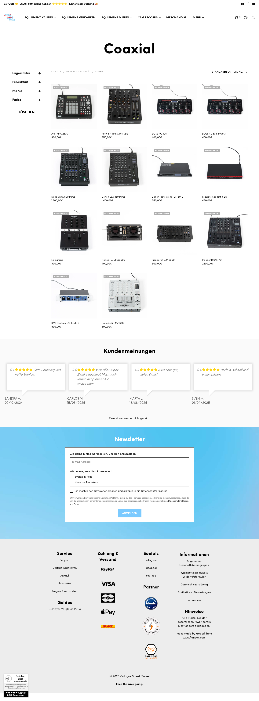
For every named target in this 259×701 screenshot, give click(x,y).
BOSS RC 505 (159, 134)
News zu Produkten (86, 482)
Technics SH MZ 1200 (113, 323)
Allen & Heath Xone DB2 (115, 134)
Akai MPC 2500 (59, 134)
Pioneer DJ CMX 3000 (113, 260)
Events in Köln (83, 476)
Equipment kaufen (39, 17)
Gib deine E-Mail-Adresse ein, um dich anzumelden (103, 453)
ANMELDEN (129, 513)
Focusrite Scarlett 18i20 (214, 197)
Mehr (197, 17)
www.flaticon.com (194, 637)
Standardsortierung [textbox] (227, 72)
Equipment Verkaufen (78, 17)
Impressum (194, 600)
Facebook (151, 568)
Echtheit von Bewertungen (194, 592)
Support (65, 560)
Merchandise (176, 17)
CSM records (148, 17)
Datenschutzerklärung (194, 584)
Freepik (200, 633)
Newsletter (65, 583)
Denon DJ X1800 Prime (63, 197)
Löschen (27, 112)
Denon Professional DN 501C (167, 197)
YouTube (151, 575)
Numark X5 (57, 260)
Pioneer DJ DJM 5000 (163, 260)
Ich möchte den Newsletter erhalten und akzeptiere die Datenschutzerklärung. (121, 490)
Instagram (151, 560)
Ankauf (64, 575)
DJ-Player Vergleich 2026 (65, 609)
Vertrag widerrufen (65, 568)
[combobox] (230, 72)
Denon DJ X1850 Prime (113, 197)
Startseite (56, 72)
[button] (237, 17)
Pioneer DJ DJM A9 (212, 260)
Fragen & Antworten (64, 591)
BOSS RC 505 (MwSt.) (213, 134)
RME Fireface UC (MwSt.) (64, 323)
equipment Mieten (115, 17)
